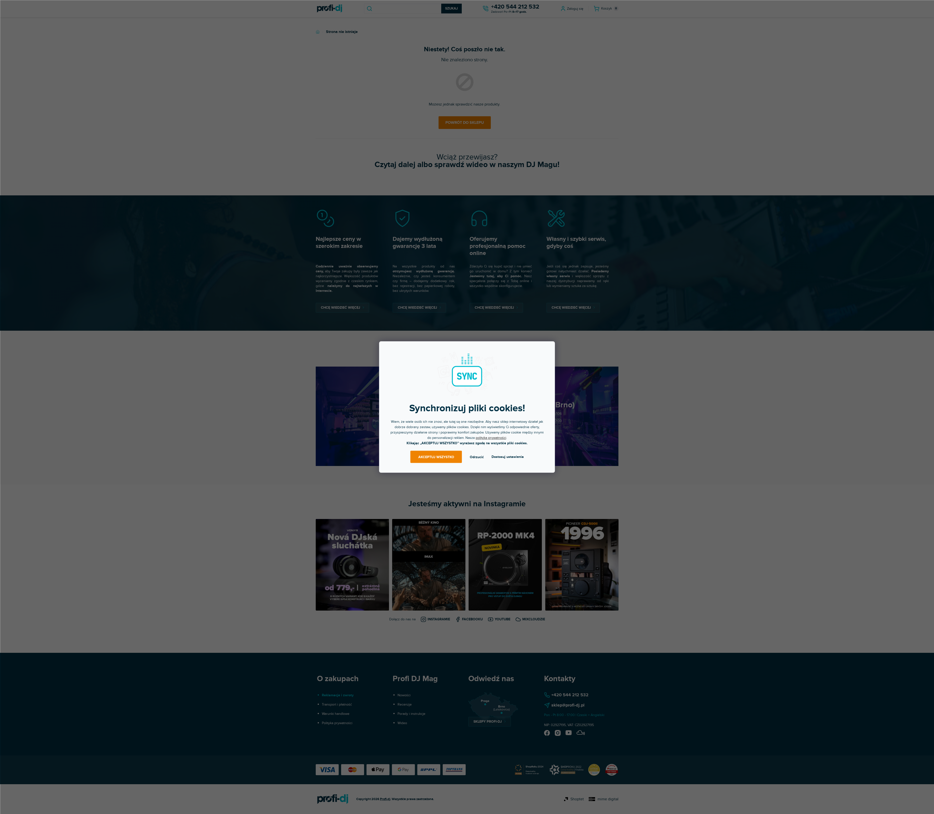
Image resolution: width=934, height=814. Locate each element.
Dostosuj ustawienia (508, 457)
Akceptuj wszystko (436, 457)
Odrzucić (477, 457)
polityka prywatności (491, 438)
